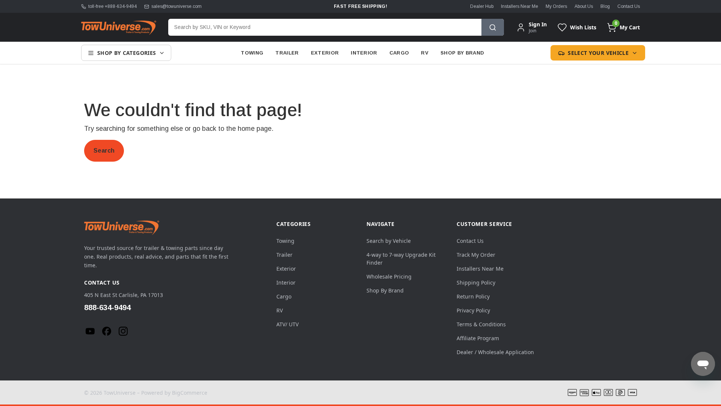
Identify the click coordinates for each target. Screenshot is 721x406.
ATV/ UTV (287, 324)
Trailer (287, 53)
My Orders (556, 6)
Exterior (325, 53)
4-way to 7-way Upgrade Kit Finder (401, 258)
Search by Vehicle (389, 240)
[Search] (492, 27)
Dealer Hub (481, 6)
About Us (584, 6)
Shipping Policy (476, 282)
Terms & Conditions (481, 324)
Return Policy (473, 296)
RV (424, 53)
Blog (605, 6)
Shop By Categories (126, 52)
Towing (252, 53)
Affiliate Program (478, 338)
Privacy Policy (473, 310)
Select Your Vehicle (598, 52)
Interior (364, 53)
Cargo (399, 53)
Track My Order (476, 254)
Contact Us (628, 6)
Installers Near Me (519, 6)
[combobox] (324, 27)
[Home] (118, 27)
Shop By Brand (462, 53)
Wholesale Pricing (389, 276)
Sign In (538, 24)
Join (532, 30)
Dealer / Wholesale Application (495, 352)
